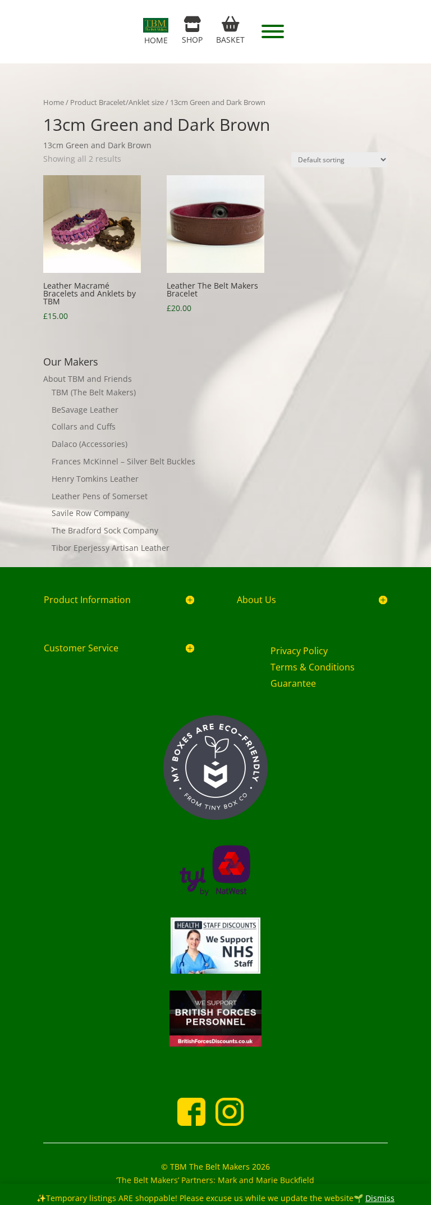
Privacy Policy (299, 651)
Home (53, 102)
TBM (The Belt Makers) (94, 392)
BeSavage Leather (85, 409)
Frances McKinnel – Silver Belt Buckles (123, 461)
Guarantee (293, 683)
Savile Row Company (90, 513)
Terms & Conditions (312, 667)
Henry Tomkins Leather (95, 478)
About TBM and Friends (87, 378)
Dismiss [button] (380, 1198)
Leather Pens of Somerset (100, 496)
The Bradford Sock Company (105, 530)
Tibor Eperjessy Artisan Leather (110, 547)
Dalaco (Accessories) (89, 444)
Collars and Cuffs (84, 426)
